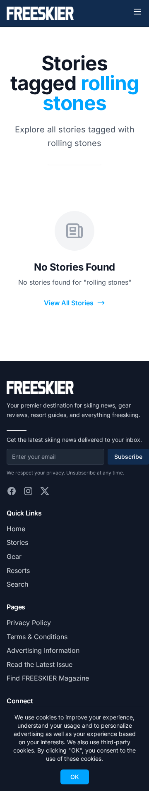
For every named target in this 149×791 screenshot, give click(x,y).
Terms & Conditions (37, 637)
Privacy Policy (29, 622)
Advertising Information (43, 650)
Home (16, 529)
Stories (17, 542)
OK (74, 776)
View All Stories (69, 303)
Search (17, 584)
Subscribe (128, 456)
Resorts (18, 570)
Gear (14, 556)
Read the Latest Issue (39, 664)
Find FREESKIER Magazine (48, 678)
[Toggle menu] (137, 12)
